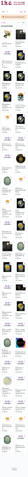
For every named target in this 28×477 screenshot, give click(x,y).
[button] (25, 12)
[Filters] (18, 22)
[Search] (7, 11)
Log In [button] (21, 11)
